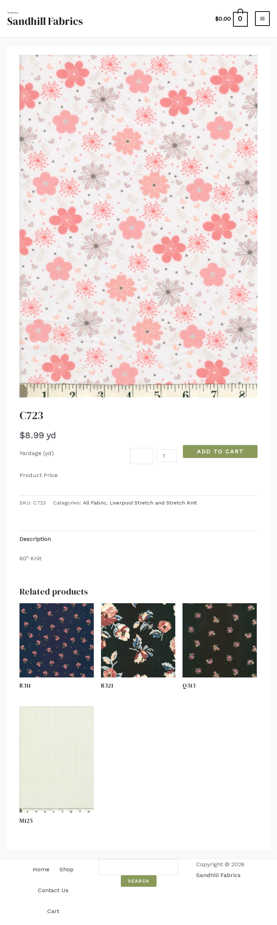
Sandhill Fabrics (45, 21)
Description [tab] (35, 538)
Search (138, 881)
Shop (67, 869)
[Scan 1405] (138, 226)
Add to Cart (220, 451)
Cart (53, 911)
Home (41, 869)
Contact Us (53, 890)
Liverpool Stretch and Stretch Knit (153, 503)
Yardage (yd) (36, 453)
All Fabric (94, 503)
